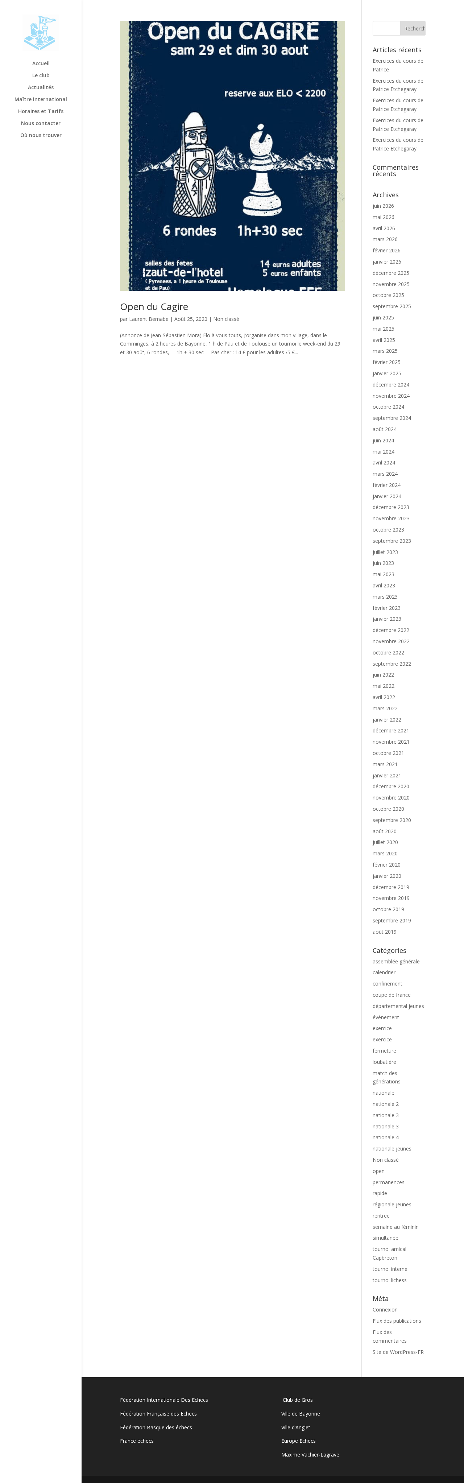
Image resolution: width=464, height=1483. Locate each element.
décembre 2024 (391, 384)
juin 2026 (383, 205)
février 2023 (387, 607)
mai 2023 (383, 574)
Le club (41, 76)
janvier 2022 (387, 719)
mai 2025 (383, 328)
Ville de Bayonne (300, 1413)
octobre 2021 (388, 752)
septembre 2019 (392, 920)
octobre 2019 (388, 909)
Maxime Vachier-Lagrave (310, 1454)
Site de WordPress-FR (398, 1351)
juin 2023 (383, 562)
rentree (381, 1215)
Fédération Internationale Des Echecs (164, 1399)
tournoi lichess (390, 1280)
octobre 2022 (388, 652)
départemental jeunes (398, 1006)
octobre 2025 (388, 295)
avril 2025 (384, 339)
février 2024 (387, 485)
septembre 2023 (392, 540)
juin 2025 (383, 317)
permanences (389, 1182)
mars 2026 (385, 239)
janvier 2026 (387, 261)
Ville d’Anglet (295, 1427)
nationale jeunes (392, 1148)
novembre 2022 (391, 641)
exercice (382, 1028)
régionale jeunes (392, 1204)
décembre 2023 (391, 507)
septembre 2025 (392, 306)
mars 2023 (385, 596)
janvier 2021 (387, 775)
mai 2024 (383, 451)
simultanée (385, 1237)
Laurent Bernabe (149, 318)
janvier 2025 (387, 373)
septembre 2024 (392, 417)
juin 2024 (383, 440)
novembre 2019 (391, 898)
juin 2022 (383, 674)
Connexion (385, 1309)
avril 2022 (384, 697)
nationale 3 (386, 1115)
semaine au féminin (396, 1226)
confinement (387, 983)
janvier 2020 (387, 875)
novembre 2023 (391, 518)
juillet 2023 (385, 552)
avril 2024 (384, 462)
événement (386, 1017)
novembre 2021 (391, 741)
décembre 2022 (391, 630)
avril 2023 (384, 585)
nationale (383, 1092)
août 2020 (385, 831)
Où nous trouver (41, 136)
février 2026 (387, 250)
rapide (380, 1193)
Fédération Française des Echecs (159, 1413)
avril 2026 (384, 228)
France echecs (137, 1440)
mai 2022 (383, 685)
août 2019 (385, 931)
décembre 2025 (391, 272)
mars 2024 (385, 473)
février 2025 (387, 362)
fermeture (384, 1050)
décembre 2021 (391, 730)
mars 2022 (385, 708)
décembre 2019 (391, 887)
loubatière (384, 1061)
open (379, 1171)
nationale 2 (386, 1103)
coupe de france (392, 994)
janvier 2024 (387, 496)
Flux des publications (397, 1320)
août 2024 (385, 429)
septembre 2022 (392, 663)
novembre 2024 (391, 395)
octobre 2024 (388, 406)
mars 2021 (385, 764)
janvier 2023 (387, 618)
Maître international (40, 100)
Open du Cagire (154, 306)
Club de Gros (297, 1399)
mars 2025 (385, 350)
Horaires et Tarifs (40, 112)
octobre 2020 (388, 808)
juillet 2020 (385, 842)
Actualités (41, 88)
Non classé (226, 318)
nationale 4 (386, 1137)
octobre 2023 (388, 529)
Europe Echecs (298, 1440)
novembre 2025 (391, 284)
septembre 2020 (392, 820)
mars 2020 (385, 853)
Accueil (41, 64)
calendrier (384, 972)
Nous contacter (41, 124)
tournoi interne (390, 1268)
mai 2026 (383, 217)
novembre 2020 (391, 797)
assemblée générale (396, 961)
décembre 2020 (391, 786)
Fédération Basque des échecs (156, 1427)
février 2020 (387, 864)
